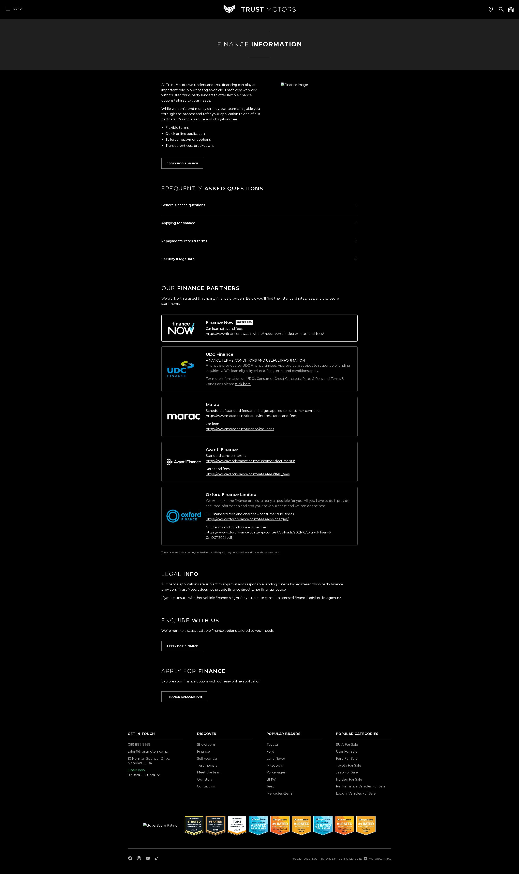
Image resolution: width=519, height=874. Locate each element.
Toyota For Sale (348, 765)
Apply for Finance (182, 163)
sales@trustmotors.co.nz (148, 751)
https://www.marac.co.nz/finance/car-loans (240, 429)
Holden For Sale (349, 779)
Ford (270, 751)
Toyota (272, 745)
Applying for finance (178, 223)
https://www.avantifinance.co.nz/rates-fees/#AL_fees (248, 474)
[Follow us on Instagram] (139, 858)
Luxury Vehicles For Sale (356, 793)
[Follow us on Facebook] (130, 858)
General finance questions (183, 205)
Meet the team (209, 772)
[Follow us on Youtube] (148, 858)
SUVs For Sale (347, 745)
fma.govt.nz (331, 598)
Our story (205, 779)
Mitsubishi (275, 765)
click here (243, 384)
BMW (271, 779)
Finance (203, 751)
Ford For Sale (347, 758)
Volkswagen (276, 772)
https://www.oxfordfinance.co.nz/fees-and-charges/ (247, 519)
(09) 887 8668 (139, 745)
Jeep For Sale (347, 772)
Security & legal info (178, 259)
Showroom (206, 745)
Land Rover (276, 758)
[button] (490, 9)
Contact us (206, 786)
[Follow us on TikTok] (156, 858)
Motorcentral (380, 858)
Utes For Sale (346, 751)
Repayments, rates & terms (184, 241)
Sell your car (207, 758)
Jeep (271, 786)
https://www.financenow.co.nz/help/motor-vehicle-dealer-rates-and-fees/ (265, 334)
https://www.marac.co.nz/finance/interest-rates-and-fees (251, 416)
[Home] (259, 9)
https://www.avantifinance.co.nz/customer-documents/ (250, 461)
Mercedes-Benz (279, 793)
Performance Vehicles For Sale (361, 786)
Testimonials (207, 765)
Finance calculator (184, 696)
